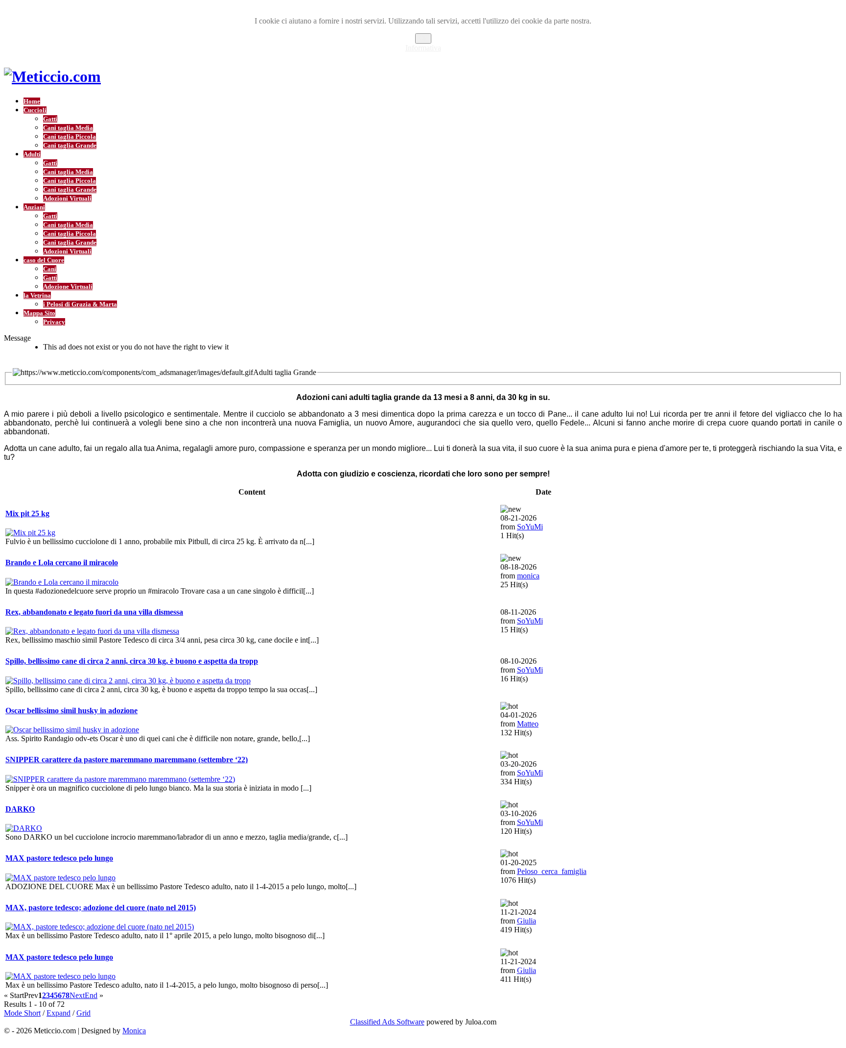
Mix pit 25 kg (27, 513)
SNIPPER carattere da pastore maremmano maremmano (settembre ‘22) (126, 759)
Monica (134, 1030)
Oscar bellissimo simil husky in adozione (71, 710)
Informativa (423, 48)
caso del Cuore (44, 260)
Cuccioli (35, 110)
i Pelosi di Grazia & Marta (80, 304)
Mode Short (22, 1013)
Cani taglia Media (68, 127)
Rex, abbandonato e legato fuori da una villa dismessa (94, 612)
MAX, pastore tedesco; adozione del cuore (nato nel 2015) (100, 907)
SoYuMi (530, 527)
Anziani (34, 207)
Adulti (32, 154)
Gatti (50, 119)
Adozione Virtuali (68, 286)
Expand (58, 1013)
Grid (83, 1013)
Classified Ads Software (387, 1022)
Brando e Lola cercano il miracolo (61, 562)
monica (528, 576)
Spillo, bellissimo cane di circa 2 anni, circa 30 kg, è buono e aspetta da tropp (131, 661)
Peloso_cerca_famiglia (552, 871)
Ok (423, 38)
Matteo (528, 724)
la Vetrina (37, 295)
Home (32, 101)
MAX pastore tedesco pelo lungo (59, 858)
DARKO (20, 809)
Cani (49, 269)
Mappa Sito (39, 313)
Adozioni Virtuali (67, 198)
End (91, 995)
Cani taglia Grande (69, 145)
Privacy (54, 321)
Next (77, 995)
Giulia (526, 921)
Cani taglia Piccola (69, 136)
